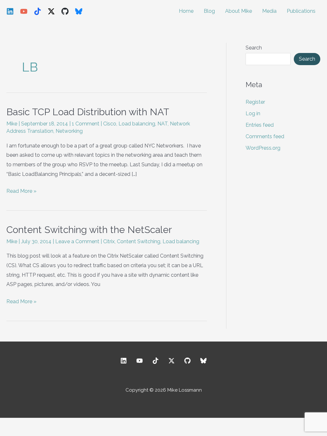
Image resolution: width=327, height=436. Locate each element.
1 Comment (85, 124)
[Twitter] (171, 360)
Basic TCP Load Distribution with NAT (87, 111)
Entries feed (260, 125)
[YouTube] (23, 11)
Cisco (109, 124)
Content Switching (138, 241)
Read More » (21, 192)
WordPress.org (263, 148)
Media (269, 11)
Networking (69, 131)
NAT (162, 124)
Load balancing (136, 124)
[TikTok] (37, 11)
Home (186, 11)
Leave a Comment (77, 241)
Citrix (109, 241)
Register (255, 102)
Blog (209, 11)
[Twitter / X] (51, 11)
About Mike (238, 11)
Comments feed (265, 136)
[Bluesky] (78, 11)
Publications (301, 11)
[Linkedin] (10, 11)
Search (254, 48)
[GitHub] (65, 11)
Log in (253, 113)
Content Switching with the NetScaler (89, 229)
